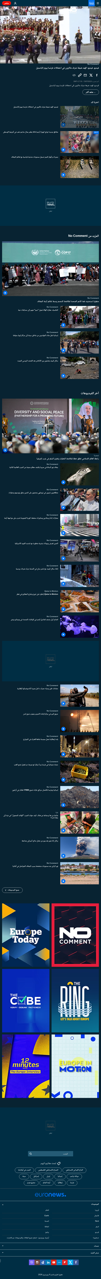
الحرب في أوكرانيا (24, 1170)
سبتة (24, 1176)
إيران (48, 1176)
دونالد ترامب (74, 1176)
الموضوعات (95, 1204)
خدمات (96, 1246)
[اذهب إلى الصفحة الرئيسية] (91, 3)
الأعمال (96, 1215)
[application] (50, 34)
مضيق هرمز (31, 1182)
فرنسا (72, 1182)
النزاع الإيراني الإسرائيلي (74, 1170)
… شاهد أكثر (91, 92)
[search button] (30, 1153)
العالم (47, 1210)
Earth (46, 1215)
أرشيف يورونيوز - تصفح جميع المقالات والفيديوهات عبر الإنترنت (28, 1237)
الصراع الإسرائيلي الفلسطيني (48, 1170)
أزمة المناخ (46, 1182)
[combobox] (50, 1153)
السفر (97, 1226)
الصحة (47, 1221)
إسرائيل (36, 1176)
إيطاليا (60, 1182)
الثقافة (47, 1226)
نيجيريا (96, 455)
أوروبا (97, 1210)
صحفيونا (96, 1237)
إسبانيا (60, 1176)
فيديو (97, 1232)
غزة (56, 812)
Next (97, 1221)
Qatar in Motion (51, 591)
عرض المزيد (95, 1252)
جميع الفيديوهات (13, 890)
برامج (47, 1232)
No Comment (93, 298)
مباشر (6, 3)
